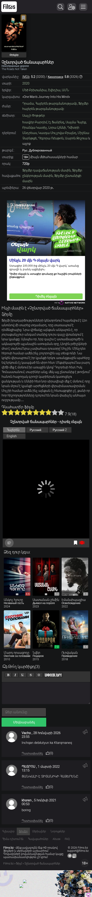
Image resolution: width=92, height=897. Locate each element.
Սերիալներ (39, 831)
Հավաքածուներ (38, 839)
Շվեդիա (54, 90)
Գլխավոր (8, 831)
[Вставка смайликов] (39, 674)
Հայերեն (13, 430)
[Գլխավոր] (9, 6)
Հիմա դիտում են (12, 839)
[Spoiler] (53, 674)
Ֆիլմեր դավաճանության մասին (46, 170)
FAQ (67, 839)
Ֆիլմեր (23, 831)
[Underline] (23, 674)
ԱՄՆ (65, 90)
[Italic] (15, 674)
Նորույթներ (57, 831)
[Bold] (8, 674)
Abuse (56, 839)
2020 (25, 83)
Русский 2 (60, 430)
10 (61, 412)
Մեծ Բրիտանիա (34, 90)
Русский (35, 430)
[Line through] (31, 674)
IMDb (26, 76)
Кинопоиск (55, 76)
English (12, 436)
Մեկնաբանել (24, 722)
